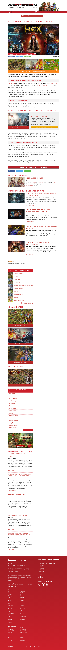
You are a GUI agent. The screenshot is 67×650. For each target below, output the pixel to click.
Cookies (41, 646)
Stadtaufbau (23, 599)
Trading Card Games (43, 85)
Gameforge (11, 83)
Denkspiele (11, 627)
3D (21, 603)
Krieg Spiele (12, 423)
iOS (9, 611)
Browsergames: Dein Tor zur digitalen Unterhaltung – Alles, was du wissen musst (19, 476)
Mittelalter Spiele (14, 406)
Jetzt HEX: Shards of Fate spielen (33, 167)
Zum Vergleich (42, 12)
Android (10, 608)
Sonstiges (23, 640)
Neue (9, 592)
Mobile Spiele (12, 428)
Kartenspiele (23, 632)
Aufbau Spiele (13, 398)
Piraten (10, 619)
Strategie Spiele (13, 401)
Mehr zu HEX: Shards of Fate (21, 54)
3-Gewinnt (23, 616)
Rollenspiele (35, 198)
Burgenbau (11, 613)
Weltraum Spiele (13, 415)
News (21, 12)
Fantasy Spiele (13, 425)
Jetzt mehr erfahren (44, 127)
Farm (9, 597)
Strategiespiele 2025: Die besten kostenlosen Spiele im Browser (17, 514)
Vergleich (41, 576)
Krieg (21, 594)
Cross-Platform (12, 615)
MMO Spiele (12, 413)
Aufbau (34, 182)
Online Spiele (12, 626)
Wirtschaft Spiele (14, 418)
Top (9, 591)
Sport (9, 621)
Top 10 (22, 574)
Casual (22, 611)
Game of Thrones (39, 116)
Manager (22, 619)
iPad (9, 616)
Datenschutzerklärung (32, 646)
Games (14, 12)
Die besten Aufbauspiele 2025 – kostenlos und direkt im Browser (18, 495)
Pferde (10, 622)
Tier (21, 610)
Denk (9, 618)
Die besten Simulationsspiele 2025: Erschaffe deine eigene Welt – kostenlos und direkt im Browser (20, 535)
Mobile (10, 586)
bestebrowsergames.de (48, 559)
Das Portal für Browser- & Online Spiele (23, 7)
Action (10, 602)
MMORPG (28, 198)
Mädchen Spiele (13, 420)
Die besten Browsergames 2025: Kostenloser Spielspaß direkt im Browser (18, 455)
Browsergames (12, 458)
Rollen (9, 600)
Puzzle (10, 637)
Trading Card (23, 618)
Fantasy (54, 182)
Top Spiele (12, 393)
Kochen (22, 637)
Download (10, 571)
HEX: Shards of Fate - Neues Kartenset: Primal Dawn (38, 211)
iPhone (10, 610)
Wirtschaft (23, 591)
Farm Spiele (12, 403)
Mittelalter (11, 599)
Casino (10, 640)
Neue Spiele (12, 396)
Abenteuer (23, 613)
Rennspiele (23, 639)
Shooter (22, 600)
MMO (9, 603)
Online (22, 615)
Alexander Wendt (34, 178)
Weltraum (10, 605)
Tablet (20, 583)
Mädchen (22, 592)
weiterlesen (30, 205)
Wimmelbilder (12, 631)
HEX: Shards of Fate (50, 198)
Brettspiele (23, 631)
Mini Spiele (29, 12)
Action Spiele (12, 410)
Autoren (40, 577)
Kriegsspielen (29, 185)
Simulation (42, 214)
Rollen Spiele (12, 408)
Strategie (40, 182)
